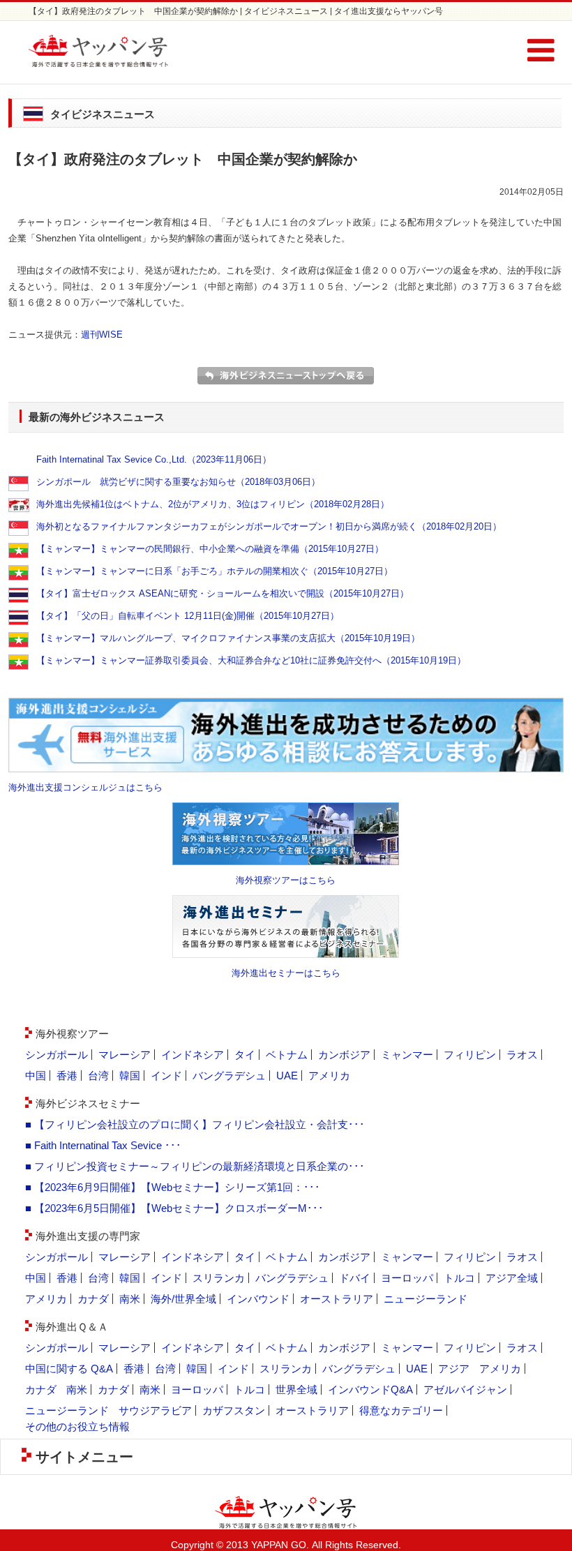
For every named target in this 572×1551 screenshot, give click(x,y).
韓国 (129, 1075)
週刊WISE (102, 334)
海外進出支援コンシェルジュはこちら (85, 787)
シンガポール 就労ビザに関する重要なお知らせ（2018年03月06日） (178, 482)
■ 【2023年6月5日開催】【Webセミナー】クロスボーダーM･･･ (174, 1208)
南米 (129, 1299)
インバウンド (258, 1299)
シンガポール (56, 1055)
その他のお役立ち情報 (77, 1426)
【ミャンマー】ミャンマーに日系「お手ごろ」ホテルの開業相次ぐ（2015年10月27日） (214, 571)
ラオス (522, 1055)
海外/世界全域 (183, 1299)
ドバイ (354, 1278)
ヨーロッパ (407, 1278)
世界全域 (296, 1389)
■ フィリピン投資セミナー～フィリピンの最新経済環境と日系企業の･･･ (195, 1166)
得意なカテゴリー (401, 1410)
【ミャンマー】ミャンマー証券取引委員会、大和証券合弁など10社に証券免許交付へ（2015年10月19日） (251, 660)
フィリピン (470, 1055)
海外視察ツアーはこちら (286, 880)
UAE (287, 1075)
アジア (453, 1368)
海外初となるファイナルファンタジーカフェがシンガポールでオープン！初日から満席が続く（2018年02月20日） (269, 526)
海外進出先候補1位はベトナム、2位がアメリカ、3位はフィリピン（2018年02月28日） (212, 504)
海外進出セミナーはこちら (286, 973)
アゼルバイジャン (465, 1389)
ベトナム (287, 1055)
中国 (35, 1075)
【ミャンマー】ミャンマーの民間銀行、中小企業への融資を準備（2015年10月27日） (210, 549)
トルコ (459, 1278)
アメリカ (329, 1075)
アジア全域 (512, 1278)
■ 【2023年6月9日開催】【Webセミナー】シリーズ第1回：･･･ (172, 1187)
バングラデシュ (229, 1075)
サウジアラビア (155, 1410)
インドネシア (192, 1055)
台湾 (98, 1075)
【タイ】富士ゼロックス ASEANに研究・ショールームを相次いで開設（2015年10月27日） (222, 593)
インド (166, 1075)
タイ (244, 1055)
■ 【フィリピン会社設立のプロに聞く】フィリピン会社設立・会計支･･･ (195, 1124)
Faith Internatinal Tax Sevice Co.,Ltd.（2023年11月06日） (153, 459)
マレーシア (124, 1055)
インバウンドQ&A (370, 1389)
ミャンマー (407, 1055)
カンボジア (344, 1055)
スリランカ (219, 1278)
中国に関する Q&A (69, 1368)
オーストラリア (336, 1299)
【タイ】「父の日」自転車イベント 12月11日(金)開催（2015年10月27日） (187, 615)
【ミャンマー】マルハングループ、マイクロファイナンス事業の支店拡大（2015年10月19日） (228, 638)
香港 (67, 1075)
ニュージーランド (425, 1299)
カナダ (93, 1299)
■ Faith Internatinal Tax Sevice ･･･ (103, 1145)
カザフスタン (233, 1410)
